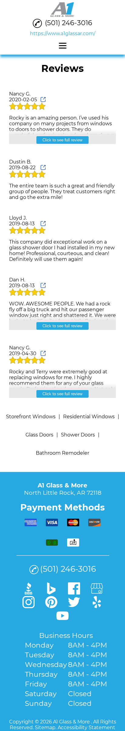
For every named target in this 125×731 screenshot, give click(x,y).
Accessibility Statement (86, 727)
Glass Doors (39, 435)
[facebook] (74, 592)
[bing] (51, 592)
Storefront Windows (31, 416)
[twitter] (74, 606)
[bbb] (28, 592)
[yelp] (96, 606)
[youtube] (62, 619)
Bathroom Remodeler (62, 453)
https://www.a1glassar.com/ (62, 33)
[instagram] (28, 606)
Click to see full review (62, 140)
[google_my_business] (96, 592)
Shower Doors (78, 435)
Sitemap (45, 727)
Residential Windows (89, 416)
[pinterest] (51, 606)
